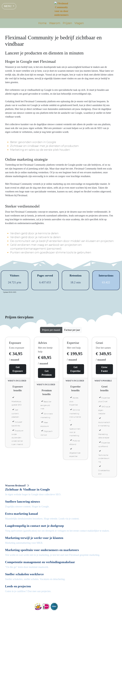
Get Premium (47, 373)
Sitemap (112, 668)
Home (42, 23)
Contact (67, 614)
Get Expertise (75, 369)
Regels (111, 664)
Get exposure (18, 369)
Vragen (79, 23)
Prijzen (67, 23)
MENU (8, 6)
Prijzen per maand (51, 330)
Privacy (102, 664)
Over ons (68, 610)
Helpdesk (101, 668)
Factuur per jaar (72, 330)
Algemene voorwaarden (84, 664)
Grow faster (104, 369)
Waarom (54, 23)
